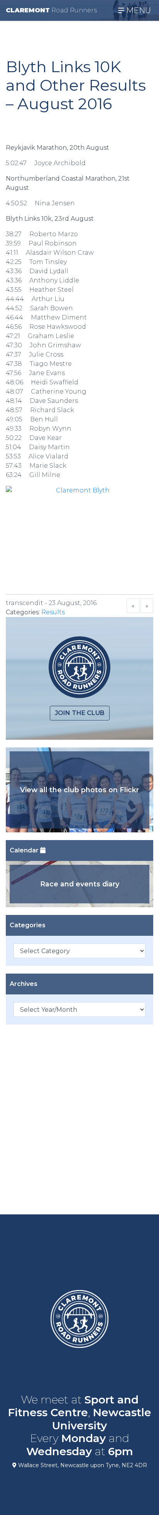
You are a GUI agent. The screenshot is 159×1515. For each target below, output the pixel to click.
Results (53, 612)
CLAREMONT (51, 10)
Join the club (80, 713)
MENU (137, 10)
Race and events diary (79, 884)
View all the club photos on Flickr (79, 790)
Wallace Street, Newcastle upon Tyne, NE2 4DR (82, 1465)
